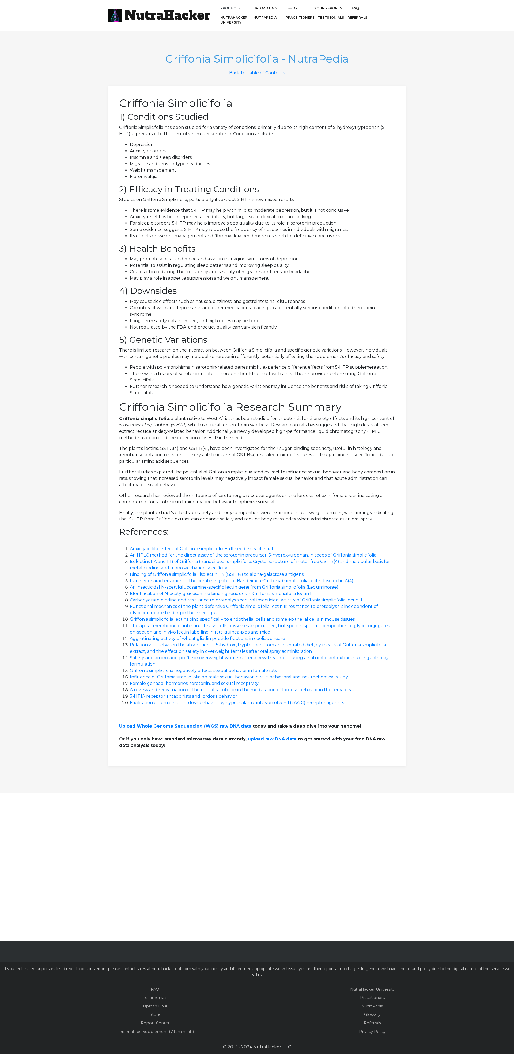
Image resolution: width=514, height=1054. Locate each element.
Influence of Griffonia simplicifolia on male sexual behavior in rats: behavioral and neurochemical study (239, 676)
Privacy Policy (372, 1031)
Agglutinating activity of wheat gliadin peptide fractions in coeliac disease (207, 638)
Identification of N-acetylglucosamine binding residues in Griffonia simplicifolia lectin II (221, 593)
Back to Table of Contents (257, 72)
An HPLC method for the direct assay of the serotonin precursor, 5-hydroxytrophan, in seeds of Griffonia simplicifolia (253, 555)
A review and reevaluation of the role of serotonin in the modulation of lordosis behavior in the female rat (242, 689)
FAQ (355, 8)
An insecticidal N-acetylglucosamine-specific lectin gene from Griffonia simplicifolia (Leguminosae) (234, 587)
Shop (293, 8)
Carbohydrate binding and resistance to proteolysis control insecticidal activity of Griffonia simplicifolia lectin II (246, 600)
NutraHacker (167, 15)
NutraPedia (265, 18)
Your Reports (328, 8)
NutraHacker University (233, 20)
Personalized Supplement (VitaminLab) (155, 1031)
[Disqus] (257, 866)
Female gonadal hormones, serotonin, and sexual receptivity (194, 683)
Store (155, 1014)
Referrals (357, 18)
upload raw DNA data (272, 739)
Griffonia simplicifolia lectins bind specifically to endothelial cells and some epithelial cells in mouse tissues (242, 619)
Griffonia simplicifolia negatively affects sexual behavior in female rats (203, 670)
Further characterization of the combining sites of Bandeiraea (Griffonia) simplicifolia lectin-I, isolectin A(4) (241, 580)
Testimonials (331, 18)
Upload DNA (265, 8)
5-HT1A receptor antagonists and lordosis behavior (183, 696)
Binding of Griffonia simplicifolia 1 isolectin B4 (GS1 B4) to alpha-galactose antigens (217, 574)
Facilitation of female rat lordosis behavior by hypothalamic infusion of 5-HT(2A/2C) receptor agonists (237, 702)
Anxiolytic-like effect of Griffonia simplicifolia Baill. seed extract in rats (202, 548)
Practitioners (293, 18)
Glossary (372, 1014)
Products (230, 8)
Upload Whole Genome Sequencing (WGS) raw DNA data (185, 726)
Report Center (155, 1023)
